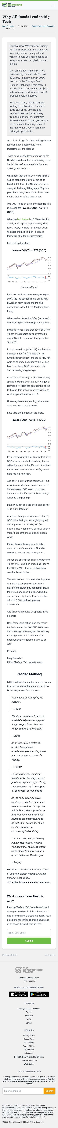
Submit (29, 940)
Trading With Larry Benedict (43, 26)
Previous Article (9, 955)
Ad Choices (29, 1043)
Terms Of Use (29, 1046)
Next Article (50, 955)
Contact (29, 1023)
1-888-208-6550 (29, 981)
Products (29, 1016)
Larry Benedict (8, 26)
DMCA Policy (29, 1050)
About (29, 1019)
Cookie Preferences (29, 1060)
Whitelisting (29, 1064)
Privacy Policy (29, 1035)
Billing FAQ (29, 1053)
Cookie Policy (29, 1039)
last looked (23, 219)
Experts (29, 1012)
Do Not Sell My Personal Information (29, 1057)
